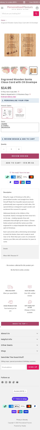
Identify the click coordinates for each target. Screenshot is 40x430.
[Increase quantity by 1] (19, 149)
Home (3, 20)
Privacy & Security (22, 419)
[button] (20, 105)
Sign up (33, 367)
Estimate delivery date (8, 97)
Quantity (3, 144)
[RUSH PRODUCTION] (10, 307)
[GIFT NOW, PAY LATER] (29, 307)
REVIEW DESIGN (20, 156)
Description (7, 192)
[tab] (5, 71)
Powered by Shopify (20, 426)
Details (5, 248)
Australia (19, 391)
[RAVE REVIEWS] (29, 291)
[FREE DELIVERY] (10, 291)
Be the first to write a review (20, 270)
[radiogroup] (20, 113)
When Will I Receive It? (10, 255)
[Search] (36, 13)
